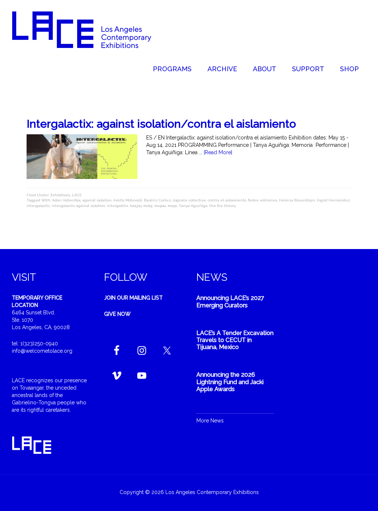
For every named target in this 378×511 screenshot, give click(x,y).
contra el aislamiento (227, 200)
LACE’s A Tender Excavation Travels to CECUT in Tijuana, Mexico (235, 340)
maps (172, 206)
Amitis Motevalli (127, 200)
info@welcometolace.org (42, 351)
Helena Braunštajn (297, 200)
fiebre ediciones (262, 200)
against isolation (96, 200)
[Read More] (218, 152)
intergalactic (38, 206)
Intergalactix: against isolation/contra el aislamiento (161, 123)
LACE (77, 195)
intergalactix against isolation (78, 206)
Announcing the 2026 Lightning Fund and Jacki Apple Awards (230, 381)
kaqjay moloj (141, 206)
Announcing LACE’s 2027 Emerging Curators (230, 301)
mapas (160, 206)
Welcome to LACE (89, 29)
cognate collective (189, 200)
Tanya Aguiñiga (193, 206)
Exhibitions (60, 195)
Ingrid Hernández (333, 200)
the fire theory (222, 206)
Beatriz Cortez (157, 200)
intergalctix (117, 206)
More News (210, 421)
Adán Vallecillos (66, 200)
